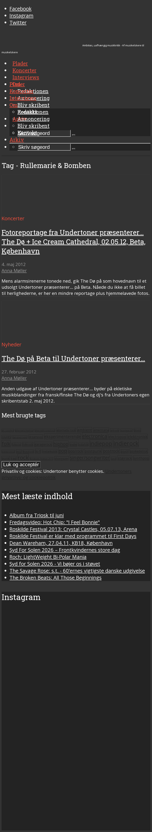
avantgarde (126, 430)
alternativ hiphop (24, 430)
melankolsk (50, 451)
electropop (117, 436)
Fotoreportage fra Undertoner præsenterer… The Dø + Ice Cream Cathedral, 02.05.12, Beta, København (73, 241)
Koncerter (21, 91)
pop (63, 450)
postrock (111, 451)
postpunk (93, 450)
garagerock (43, 444)
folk (6, 443)
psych (124, 451)
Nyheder (11, 344)
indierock (126, 443)
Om (14, 105)
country (6, 437)
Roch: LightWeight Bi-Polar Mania (48, 556)
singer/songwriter (90, 457)
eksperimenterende (62, 436)
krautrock (28, 451)
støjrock (125, 458)
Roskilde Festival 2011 (41, 458)
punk (6, 458)
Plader (17, 84)
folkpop (16, 444)
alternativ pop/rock (45, 430)
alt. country (8, 430)
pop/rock (75, 451)
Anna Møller (14, 270)
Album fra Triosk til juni (37, 515)
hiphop (60, 444)
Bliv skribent (33, 105)
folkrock (27, 444)
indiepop (101, 443)
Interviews (25, 77)
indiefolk (83, 444)
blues (137, 430)
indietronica (8, 451)
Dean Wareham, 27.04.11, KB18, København (61, 542)
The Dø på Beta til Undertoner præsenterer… (73, 358)
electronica (94, 436)
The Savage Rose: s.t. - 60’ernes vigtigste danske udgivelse (77, 570)
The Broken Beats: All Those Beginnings (56, 577)
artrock (114, 430)
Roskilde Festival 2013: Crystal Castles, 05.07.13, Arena (73, 529)
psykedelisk (139, 451)
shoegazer (61, 458)
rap (13, 458)
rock (23, 457)
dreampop (36, 437)
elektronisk (137, 436)
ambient (84, 429)
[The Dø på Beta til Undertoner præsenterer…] (39, 337)
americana (101, 430)
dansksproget (20, 437)
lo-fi (38, 451)
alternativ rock (66, 430)
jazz (18, 451)
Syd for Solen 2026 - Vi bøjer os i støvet (55, 563)
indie (73, 444)
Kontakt (27, 132)
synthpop (141, 458)
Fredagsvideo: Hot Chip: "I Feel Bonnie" (55, 522)
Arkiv (17, 139)
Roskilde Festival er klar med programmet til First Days (73, 536)
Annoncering (33, 118)
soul (113, 458)
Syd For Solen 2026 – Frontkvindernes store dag (65, 549)
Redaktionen (32, 111)
